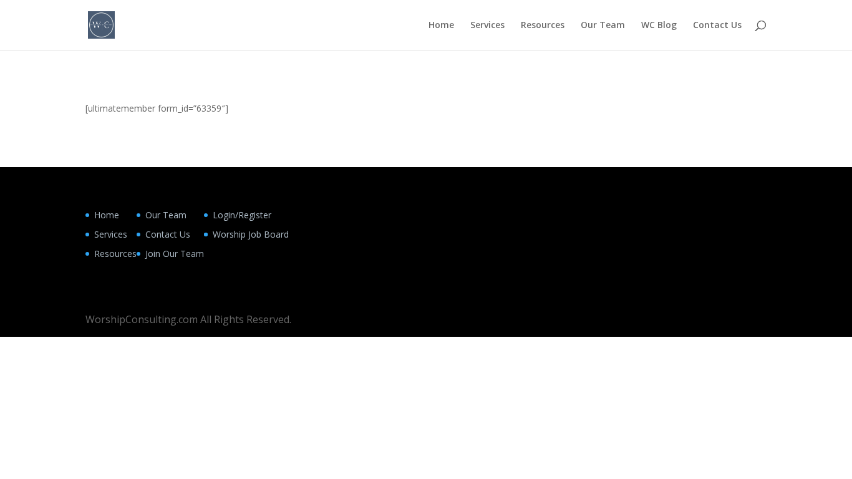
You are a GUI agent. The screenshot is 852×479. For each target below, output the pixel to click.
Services (487, 26)
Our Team (603, 26)
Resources (542, 26)
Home (441, 26)
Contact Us (717, 26)
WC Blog (659, 26)
